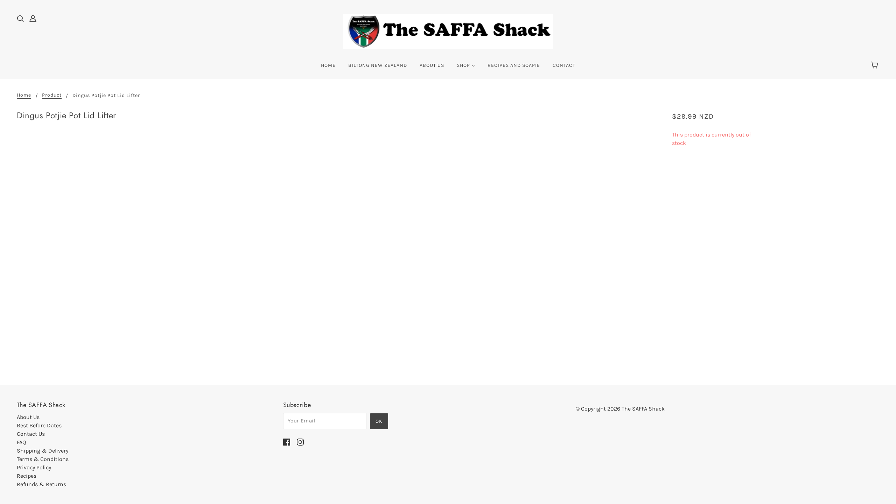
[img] (20, 18)
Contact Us (31, 433)
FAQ (21, 442)
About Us (28, 417)
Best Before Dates (39, 425)
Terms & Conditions (43, 459)
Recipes (26, 475)
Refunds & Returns (41, 484)
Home (24, 95)
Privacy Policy (34, 467)
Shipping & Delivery (42, 450)
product (52, 95)
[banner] (448, 31)
